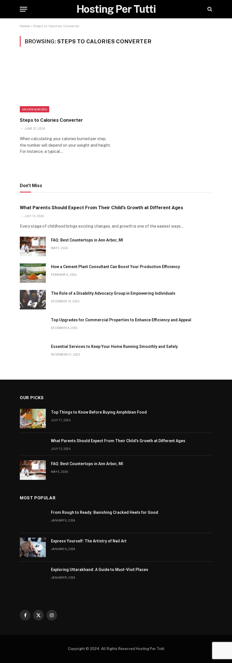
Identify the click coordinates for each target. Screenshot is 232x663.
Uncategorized (34, 109)
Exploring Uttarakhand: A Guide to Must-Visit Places (99, 569)
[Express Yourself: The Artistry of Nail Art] (33, 547)
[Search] (209, 9)
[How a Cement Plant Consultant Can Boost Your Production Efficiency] (33, 273)
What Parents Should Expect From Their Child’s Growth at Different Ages (101, 207)
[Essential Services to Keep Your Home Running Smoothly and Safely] (33, 353)
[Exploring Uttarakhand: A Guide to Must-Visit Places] (33, 576)
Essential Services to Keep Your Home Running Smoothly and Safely (114, 346)
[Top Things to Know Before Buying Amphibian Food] (33, 418)
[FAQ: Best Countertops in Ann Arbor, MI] (33, 246)
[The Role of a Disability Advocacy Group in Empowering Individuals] (33, 299)
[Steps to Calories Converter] (65, 85)
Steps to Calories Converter (51, 120)
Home (25, 26)
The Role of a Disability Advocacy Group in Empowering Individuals (113, 293)
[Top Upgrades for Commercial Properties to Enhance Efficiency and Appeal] (33, 326)
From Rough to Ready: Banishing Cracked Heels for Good (104, 512)
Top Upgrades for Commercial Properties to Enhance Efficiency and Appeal (121, 320)
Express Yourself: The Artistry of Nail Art (88, 541)
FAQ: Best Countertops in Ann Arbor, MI (87, 240)
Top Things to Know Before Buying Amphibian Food (99, 412)
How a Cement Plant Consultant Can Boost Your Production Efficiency (115, 266)
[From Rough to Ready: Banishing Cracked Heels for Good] (33, 519)
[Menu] (23, 9)
